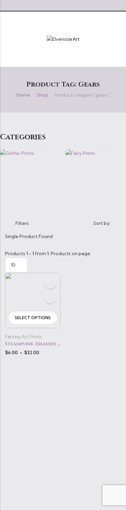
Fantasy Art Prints (23, 336)
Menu (7, 39)
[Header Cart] (118, 39)
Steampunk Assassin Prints (40, 344)
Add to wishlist (50, 283)
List (58, 223)
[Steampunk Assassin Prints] (32, 300)
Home (23, 95)
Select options (33, 317)
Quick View (50, 298)
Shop (42, 95)
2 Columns (68, 223)
